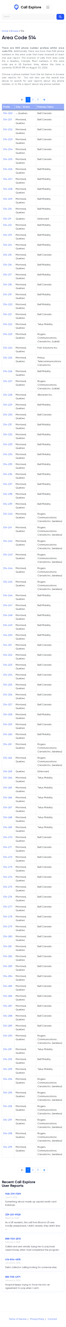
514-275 (7, 886)
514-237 (7, 484)
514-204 (8, 149)
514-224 (7, 347)
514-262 (7, 757)
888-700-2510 (13, 1238)
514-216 (7, 264)
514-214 (7, 244)
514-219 (7, 294)
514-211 (7, 218)
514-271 (7, 847)
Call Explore (31, 7)
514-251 (7, 645)
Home (5, 31)
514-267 (7, 807)
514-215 (7, 254)
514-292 (7, 1059)
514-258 (7, 714)
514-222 (7, 324)
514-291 (7, 1049)
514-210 (7, 208)
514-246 (7, 595)
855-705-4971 (12, 1277)
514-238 (7, 494)
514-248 (7, 615)
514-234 (7, 454)
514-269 (7, 827)
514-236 (7, 474)
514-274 (7, 876)
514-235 (7, 464)
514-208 (7, 188)
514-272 (7, 857)
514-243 (7, 554)
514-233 (7, 444)
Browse (14, 31)
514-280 (7, 936)
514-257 (7, 704)
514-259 (7, 724)
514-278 (7, 916)
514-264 (7, 777)
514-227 (7, 381)
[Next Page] (44, 99)
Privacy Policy (37, 1319)
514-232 (7, 434)
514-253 (7, 664)
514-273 (7, 866)
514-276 (7, 896)
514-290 (7, 1035)
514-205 (7, 159)
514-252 (7, 654)
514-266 (7, 797)
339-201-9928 (13, 1214)
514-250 (7, 635)
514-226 (7, 371)
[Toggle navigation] (48, 7)
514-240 (8, 513)
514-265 (7, 787)
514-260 (7, 734)
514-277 (7, 906)
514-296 (7, 1106)
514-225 (7, 357)
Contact (52, 1319)
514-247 (7, 605)
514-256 (7, 694)
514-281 (7, 946)
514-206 (7, 169)
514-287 (7, 1005)
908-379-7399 (13, 1193)
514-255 (7, 684)
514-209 (7, 198)
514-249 (7, 625)
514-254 (7, 674)
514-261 (7, 744)
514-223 (7, 334)
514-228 (7, 394)
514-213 (7, 234)
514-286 (7, 995)
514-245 (7, 581)
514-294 (7, 1079)
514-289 (7, 1025)
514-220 (7, 304)
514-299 (7, 1146)
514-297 (7, 1119)
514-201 (7, 119)
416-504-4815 (13, 1259)
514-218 (7, 284)
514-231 (7, 424)
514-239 (7, 503)
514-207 (7, 179)
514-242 (7, 541)
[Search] (60, 17)
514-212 (7, 225)
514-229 (7, 404)
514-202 (7, 129)
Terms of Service (18, 1319)
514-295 (7, 1092)
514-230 (7, 414)
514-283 (7, 966)
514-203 (7, 139)
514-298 (7, 1133)
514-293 (7, 1069)
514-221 (7, 314)
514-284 (7, 976)
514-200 (8, 113)
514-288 (7, 1015)
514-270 (7, 837)
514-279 (7, 926)
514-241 (7, 527)
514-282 (7, 956)
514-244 (8, 568)
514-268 (7, 817)
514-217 (7, 274)
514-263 (7, 771)
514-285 (7, 986)
